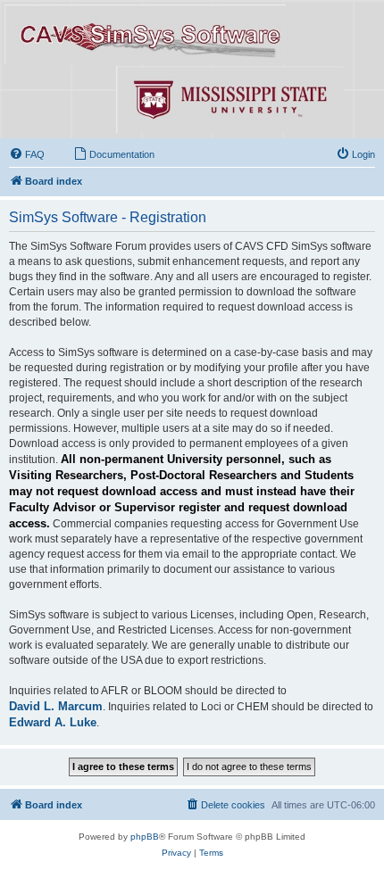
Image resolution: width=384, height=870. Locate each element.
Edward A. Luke (52, 722)
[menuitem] (27, 154)
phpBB (144, 836)
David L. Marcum (56, 706)
